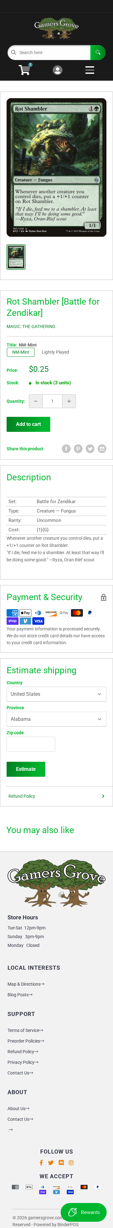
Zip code (15, 732)
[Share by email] (102, 448)
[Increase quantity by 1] (69, 401)
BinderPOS (67, 1224)
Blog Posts (18, 994)
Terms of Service (23, 1030)
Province (15, 707)
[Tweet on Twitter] (90, 448)
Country (14, 682)
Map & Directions (24, 984)
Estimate (26, 769)
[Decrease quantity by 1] (35, 401)
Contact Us (18, 1072)
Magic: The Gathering (31, 326)
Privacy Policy (21, 1062)
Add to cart (28, 424)
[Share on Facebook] (66, 448)
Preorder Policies (24, 1041)
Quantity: (16, 401)
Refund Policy (21, 796)
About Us (16, 1108)
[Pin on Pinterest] (78, 448)
